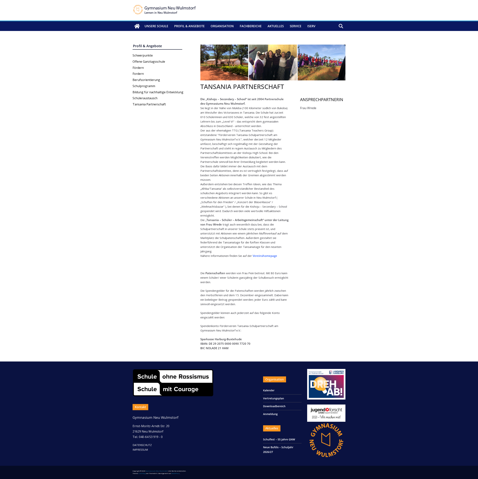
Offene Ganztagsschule (149, 62)
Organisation (222, 26)
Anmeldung (270, 414)
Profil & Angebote (189, 26)
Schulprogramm (144, 86)
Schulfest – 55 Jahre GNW (279, 439)
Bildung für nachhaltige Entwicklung (158, 92)
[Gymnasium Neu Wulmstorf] (137, 26)
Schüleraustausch (145, 98)
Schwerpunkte (143, 55)
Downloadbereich (274, 406)
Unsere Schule (156, 26)
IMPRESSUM (140, 449)
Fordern (138, 74)
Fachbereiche (251, 26)
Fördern (138, 68)
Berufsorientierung (146, 80)
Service (295, 26)
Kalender (268, 390)
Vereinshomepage (265, 256)
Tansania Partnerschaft (149, 104)
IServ (311, 26)
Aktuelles (276, 26)
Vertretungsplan (273, 398)
